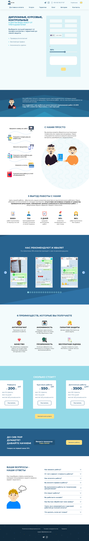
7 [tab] (41, 292)
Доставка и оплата (16, 7)
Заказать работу (74, 442)
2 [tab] (30, 292)
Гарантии (42, 7)
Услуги (31, 7)
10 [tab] (48, 292)
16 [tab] (61, 292)
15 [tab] (58, 292)
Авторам (63, 7)
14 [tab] (56, 292)
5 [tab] (37, 292)
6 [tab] (39, 292)
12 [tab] (52, 292)
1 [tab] (28, 292)
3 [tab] (32, 292)
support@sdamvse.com (44, 532)
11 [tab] (50, 292)
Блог (53, 7)
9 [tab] (45, 292)
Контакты (76, 7)
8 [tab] (43, 292)
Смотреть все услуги (44, 416)
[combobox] (56, 21)
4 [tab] (35, 292)
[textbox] (53, 35)
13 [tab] (54, 292)
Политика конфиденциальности (31, 528)
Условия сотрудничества (51, 528)
